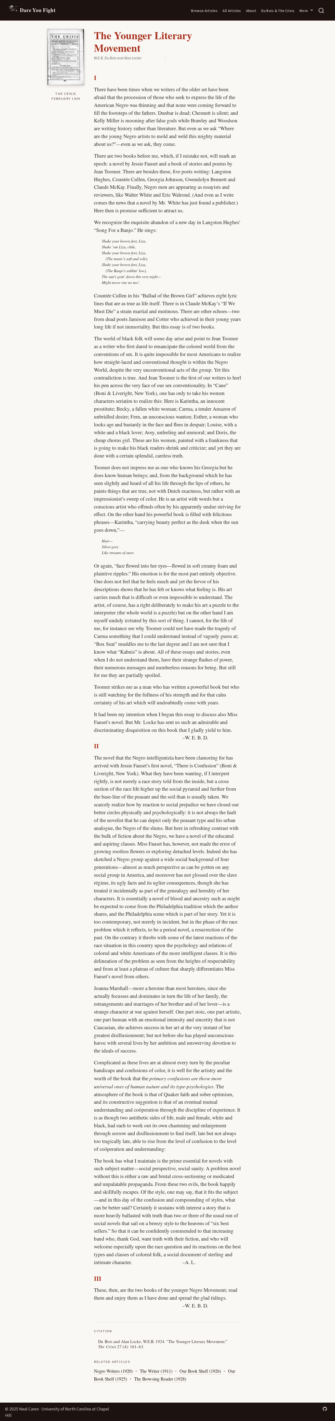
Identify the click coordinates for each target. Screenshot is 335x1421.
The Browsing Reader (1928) (160, 1379)
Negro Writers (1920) (113, 1371)
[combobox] (321, 10)
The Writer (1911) (156, 1371)
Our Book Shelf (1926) (200, 1371)
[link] (306, 10)
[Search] (321, 10)
